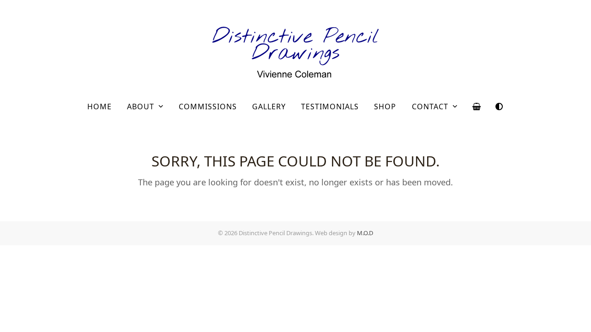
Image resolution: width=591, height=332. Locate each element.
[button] (477, 106)
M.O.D (365, 233)
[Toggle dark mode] (499, 106)
